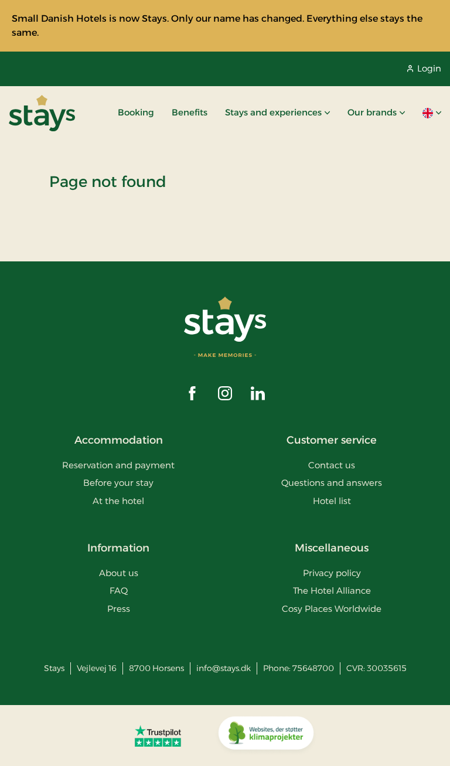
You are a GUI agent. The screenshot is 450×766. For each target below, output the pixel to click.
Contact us (331, 465)
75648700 (313, 668)
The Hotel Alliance (332, 590)
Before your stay (118, 482)
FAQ (119, 590)
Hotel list (332, 500)
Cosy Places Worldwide (331, 608)
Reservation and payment (118, 465)
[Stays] (42, 113)
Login (429, 68)
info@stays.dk (223, 668)
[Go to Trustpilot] (158, 735)
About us (118, 572)
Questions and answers (331, 482)
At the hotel (118, 500)
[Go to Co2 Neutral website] (266, 735)
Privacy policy (332, 572)
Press (118, 608)
